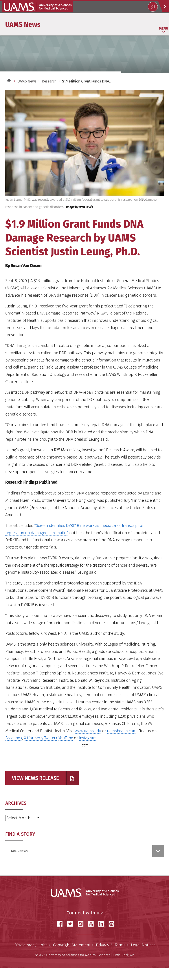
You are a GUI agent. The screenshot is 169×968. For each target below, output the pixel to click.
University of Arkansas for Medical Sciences (37, 6)
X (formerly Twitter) (40, 737)
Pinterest (113, 924)
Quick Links (163, 6)
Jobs (43, 944)
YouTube (66, 737)
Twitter (71, 924)
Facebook (13, 737)
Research (49, 81)
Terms (120, 944)
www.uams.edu (88, 730)
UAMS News (22, 24)
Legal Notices (143, 944)
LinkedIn (102, 924)
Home (8, 80)
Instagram (87, 737)
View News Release (35, 778)
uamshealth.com (121, 730)
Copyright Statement (71, 944)
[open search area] (153, 7)
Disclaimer (24, 944)
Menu (163, 28)
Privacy (102, 944)
